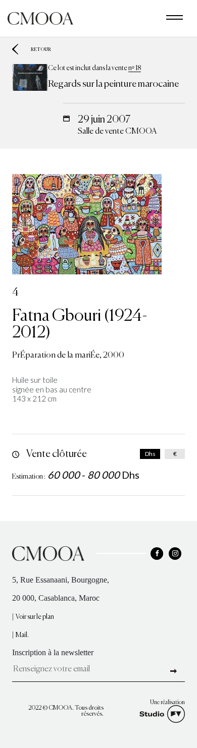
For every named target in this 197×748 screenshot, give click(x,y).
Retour (41, 49)
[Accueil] (40, 17)
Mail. (22, 635)
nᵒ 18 (134, 68)
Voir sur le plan (35, 617)
